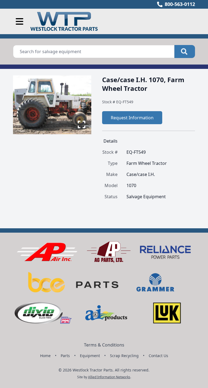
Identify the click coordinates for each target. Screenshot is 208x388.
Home (45, 355)
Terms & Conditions (104, 345)
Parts (65, 355)
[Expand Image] (81, 124)
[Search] (184, 51)
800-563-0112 (180, 4)
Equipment (90, 355)
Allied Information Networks (109, 377)
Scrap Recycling (124, 355)
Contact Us (158, 355)
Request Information (132, 118)
